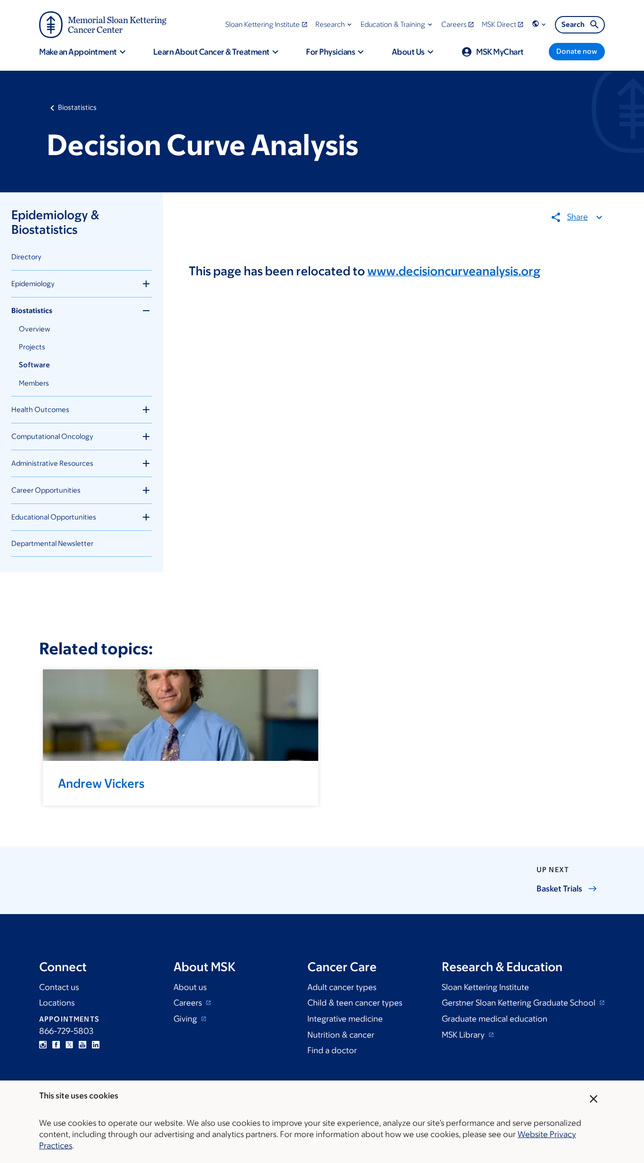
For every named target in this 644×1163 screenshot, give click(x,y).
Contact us (59, 987)
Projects (32, 347)
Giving (186, 1018)
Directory (26, 257)
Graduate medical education (494, 1018)
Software (34, 365)
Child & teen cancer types (354, 1002)
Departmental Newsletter (52, 543)
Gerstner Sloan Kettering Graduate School (519, 1002)
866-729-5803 (66, 1031)
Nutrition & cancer (340, 1034)
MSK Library (464, 1034)
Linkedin (95, 1044)
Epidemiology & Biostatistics (55, 221)
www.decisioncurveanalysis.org (453, 271)
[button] (334, 24)
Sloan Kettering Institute (485, 987)
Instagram (43, 1044)
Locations (56, 1002)
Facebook (56, 1044)
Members (34, 383)
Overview (34, 329)
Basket (559, 888)
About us (189, 987)
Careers (188, 1002)
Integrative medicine (345, 1018)
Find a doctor (332, 1050)
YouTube (82, 1044)
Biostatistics (77, 107)
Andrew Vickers (101, 783)
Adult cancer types (341, 987)
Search (573, 24)
